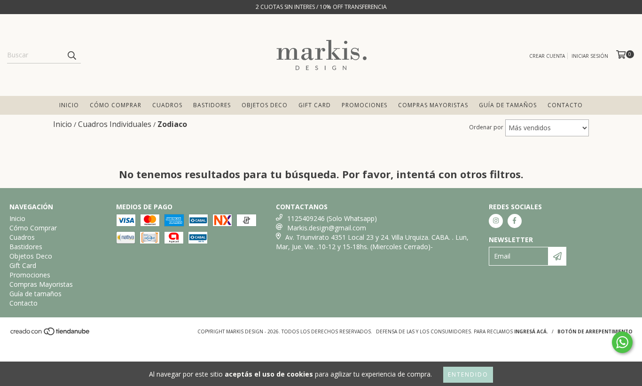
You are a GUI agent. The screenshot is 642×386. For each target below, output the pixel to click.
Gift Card (314, 105)
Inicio (69, 105)
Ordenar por (486, 127)
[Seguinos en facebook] (515, 221)
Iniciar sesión (590, 56)
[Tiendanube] (50, 334)
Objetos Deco (265, 105)
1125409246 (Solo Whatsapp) (332, 218)
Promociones (364, 105)
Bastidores (212, 105)
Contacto (565, 105)
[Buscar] (71, 55)
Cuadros (167, 105)
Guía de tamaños (508, 105)
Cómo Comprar (115, 105)
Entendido (468, 374)
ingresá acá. (531, 331)
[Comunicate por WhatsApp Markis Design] (622, 342)
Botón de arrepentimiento (595, 331)
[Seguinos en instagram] (496, 221)
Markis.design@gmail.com (326, 227)
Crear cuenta (547, 56)
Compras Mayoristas (433, 105)
